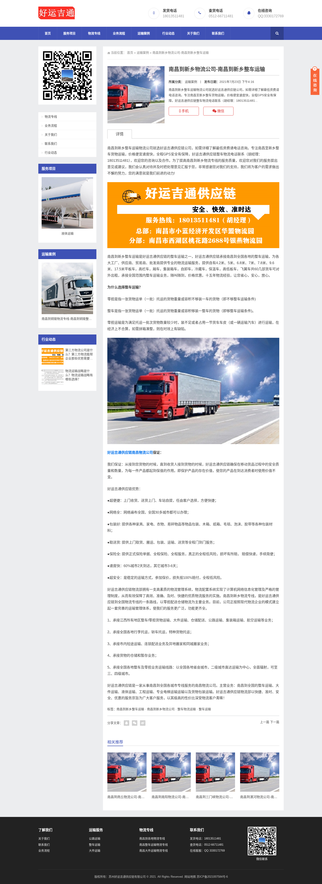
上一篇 (264, 722)
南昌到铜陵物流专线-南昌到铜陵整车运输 (70, 318)
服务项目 (69, 33)
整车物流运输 (186, 709)
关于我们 (193, 33)
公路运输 (94, 838)
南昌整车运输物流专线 (153, 844)
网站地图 (190, 876)
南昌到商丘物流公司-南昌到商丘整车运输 (137, 797)
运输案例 (144, 33)
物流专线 (94, 33)
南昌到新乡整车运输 (130, 709)
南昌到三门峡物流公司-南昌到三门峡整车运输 (229, 797)
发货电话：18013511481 (205, 838)
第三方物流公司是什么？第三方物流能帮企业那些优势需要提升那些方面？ (79, 354)
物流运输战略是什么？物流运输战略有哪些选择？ (79, 375)
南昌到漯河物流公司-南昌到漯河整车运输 (270, 797)
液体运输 (67, 233)
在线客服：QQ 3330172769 (207, 850)
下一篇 (274, 722)
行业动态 (168, 33)
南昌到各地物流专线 (152, 838)
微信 (220, 111)
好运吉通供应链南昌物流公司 (130, 452)
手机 (185, 111)
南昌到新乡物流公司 (161, 709)
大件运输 (94, 850)
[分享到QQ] (126, 723)
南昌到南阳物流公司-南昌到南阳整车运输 (182, 797)
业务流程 (119, 33)
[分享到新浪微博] (142, 723)
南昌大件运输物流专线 (153, 850)
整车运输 (205, 709)
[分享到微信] (134, 723)
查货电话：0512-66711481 (206, 844)
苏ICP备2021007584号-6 (212, 876)
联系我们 (218, 33)
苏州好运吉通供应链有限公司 (127, 876)
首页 (48, 33)
